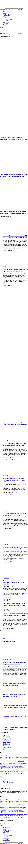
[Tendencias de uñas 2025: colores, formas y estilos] (15, 712)
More (17, 248)
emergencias (19, 766)
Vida (4, 18)
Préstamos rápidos (13, 770)
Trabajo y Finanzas (7, 17)
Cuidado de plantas (15, 763)
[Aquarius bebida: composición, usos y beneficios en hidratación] (15, 690)
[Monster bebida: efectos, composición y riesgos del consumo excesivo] (15, 651)
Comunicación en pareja (22, 758)
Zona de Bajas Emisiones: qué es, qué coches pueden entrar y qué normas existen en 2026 (13, 212)
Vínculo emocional (17, 773)
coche (26, 757)
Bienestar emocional (14, 757)
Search (20, 9)
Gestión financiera (21, 767)
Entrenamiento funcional (5, 767)
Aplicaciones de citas (22, 756)
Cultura (4, 13)
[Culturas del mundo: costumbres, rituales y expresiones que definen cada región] (15, 701)
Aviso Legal (5, 781)
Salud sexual (10, 771)
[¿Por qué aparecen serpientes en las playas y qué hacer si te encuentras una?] (15, 259)
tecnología (4, 773)
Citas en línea (22, 757)
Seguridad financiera (15, 771)
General (6, 233)
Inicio (4, 779)
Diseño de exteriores (6, 808)
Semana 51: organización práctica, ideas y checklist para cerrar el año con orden (15, 614)
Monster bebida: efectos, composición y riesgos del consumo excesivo (14, 663)
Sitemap (5, 783)
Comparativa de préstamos (4, 758)
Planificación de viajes (20, 812)
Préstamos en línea (6, 770)
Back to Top (3, 824)
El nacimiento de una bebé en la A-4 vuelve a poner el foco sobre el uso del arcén (14, 480)
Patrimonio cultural (12, 768)
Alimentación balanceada (5, 756)
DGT (1, 764)
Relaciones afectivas (20, 770)
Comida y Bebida (7, 14)
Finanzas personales (14, 767)
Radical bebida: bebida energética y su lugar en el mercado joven (14, 684)
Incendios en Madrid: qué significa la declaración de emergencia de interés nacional (13, 138)
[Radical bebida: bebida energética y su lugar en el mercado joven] (15, 679)
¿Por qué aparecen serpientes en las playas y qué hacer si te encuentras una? (15, 270)
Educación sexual (6, 766)
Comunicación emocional (13, 758)
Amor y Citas (6, 22)
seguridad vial (22, 771)
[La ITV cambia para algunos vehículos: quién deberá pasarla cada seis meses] (15, 433)
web (22, 773)
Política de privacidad (8, 782)
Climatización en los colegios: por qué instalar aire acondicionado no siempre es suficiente (13, 175)
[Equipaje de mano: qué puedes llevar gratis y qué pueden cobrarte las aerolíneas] (15, 353)
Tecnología (5, 23)
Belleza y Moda (6, 11)
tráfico (10, 773)
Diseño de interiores (13, 808)
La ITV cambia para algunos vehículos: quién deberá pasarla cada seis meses (14, 444)
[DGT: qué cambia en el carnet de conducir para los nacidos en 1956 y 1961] (15, 537)
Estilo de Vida (9, 19)
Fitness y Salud (6, 15)
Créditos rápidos (9, 763)
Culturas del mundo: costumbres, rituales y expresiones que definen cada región (15, 706)
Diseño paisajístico (20, 808)
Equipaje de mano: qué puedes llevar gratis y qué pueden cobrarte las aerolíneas (15, 423)
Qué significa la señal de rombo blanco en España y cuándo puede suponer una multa (15, 605)
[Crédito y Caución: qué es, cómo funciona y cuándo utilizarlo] (15, 723)
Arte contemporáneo (4, 757)
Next (4, 638)
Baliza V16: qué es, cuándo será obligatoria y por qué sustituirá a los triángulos (13, 582)
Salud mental (4, 771)
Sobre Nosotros (6, 785)
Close (1, 825)
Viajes (7, 20)
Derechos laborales (22, 763)
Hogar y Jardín (6, 24)
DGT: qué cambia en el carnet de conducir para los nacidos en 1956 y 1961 (15, 548)
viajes (12, 773)
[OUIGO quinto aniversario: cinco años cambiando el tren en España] (15, 503)
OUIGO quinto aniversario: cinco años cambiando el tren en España (14, 514)
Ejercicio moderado (13, 766)
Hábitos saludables (4, 768)
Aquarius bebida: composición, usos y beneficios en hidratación (14, 695)
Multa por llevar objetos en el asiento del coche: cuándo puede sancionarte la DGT (15, 236)
